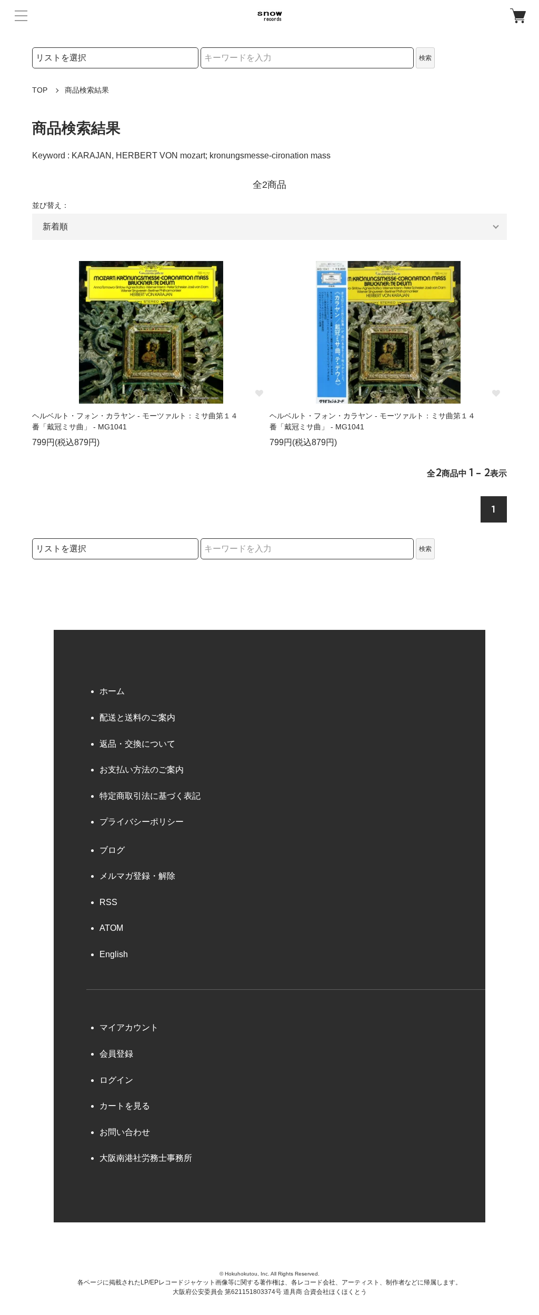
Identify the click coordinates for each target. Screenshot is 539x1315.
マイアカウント (128, 1027)
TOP (39, 90)
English (113, 954)
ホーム (112, 691)
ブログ (112, 850)
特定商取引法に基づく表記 (150, 795)
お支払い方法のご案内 (141, 769)
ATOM (111, 927)
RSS (108, 902)
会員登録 (116, 1053)
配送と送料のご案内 (137, 717)
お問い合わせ (124, 1132)
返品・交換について (137, 743)
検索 (425, 58)
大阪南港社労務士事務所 (145, 1157)
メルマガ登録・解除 (137, 875)
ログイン (116, 1080)
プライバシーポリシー (141, 821)
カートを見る (124, 1105)
